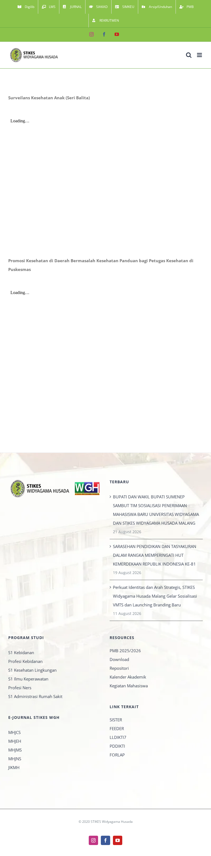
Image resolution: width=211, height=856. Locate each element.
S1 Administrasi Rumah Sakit (35, 696)
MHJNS (14, 758)
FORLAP (117, 755)
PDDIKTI (117, 746)
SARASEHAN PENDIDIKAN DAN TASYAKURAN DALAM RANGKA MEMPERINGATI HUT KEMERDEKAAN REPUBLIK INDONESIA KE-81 (154, 555)
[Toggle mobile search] (188, 55)
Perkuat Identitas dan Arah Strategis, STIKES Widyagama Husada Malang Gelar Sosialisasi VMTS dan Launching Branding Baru (155, 596)
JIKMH (14, 767)
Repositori (119, 668)
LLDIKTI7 (118, 737)
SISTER (116, 719)
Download (119, 659)
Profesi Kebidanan (25, 661)
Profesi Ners (19, 687)
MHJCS (14, 732)
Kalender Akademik (128, 677)
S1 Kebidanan (21, 652)
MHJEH (14, 741)
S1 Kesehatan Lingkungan (32, 670)
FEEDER (117, 728)
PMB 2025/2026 (125, 650)
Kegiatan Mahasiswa (129, 685)
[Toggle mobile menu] (200, 55)
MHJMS (15, 750)
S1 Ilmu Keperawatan (28, 679)
